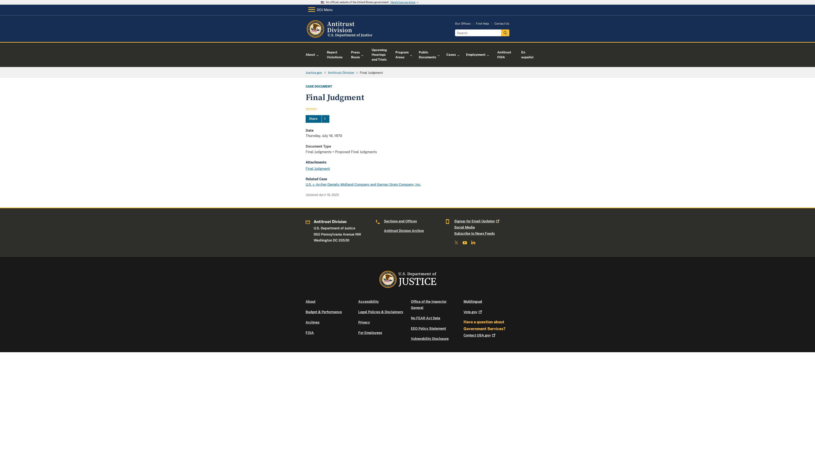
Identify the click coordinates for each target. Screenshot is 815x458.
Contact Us (502, 23)
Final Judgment (318, 169)
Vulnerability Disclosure (430, 339)
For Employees (370, 333)
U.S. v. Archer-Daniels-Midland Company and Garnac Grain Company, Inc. (363, 185)
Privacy (364, 322)
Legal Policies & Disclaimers (380, 312)
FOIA (310, 333)
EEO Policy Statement (428, 329)
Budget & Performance (324, 312)
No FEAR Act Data (425, 318)
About (310, 302)
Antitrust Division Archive (404, 231)
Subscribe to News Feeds (474, 234)
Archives (312, 322)
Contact (477, 335)
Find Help (482, 23)
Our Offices (463, 23)
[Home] (340, 37)
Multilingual (473, 302)
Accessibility (368, 302)
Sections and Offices (400, 221)
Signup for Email (474, 221)
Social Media (464, 227)
